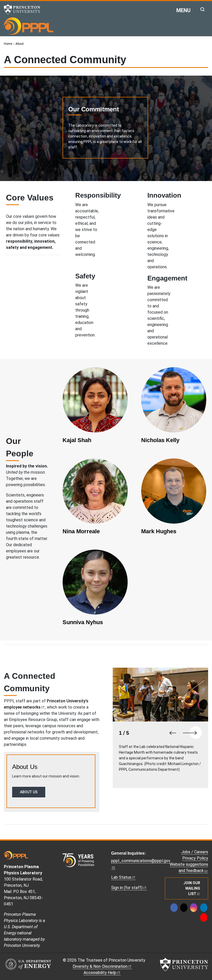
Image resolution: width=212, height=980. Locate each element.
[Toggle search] (202, 9)
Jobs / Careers (194, 851)
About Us (24, 766)
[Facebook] (174, 907)
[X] (183, 907)
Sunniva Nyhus (83, 622)
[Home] (28, 26)
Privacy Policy (195, 858)
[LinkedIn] (203, 907)
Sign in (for (126, 887)
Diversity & (100, 966)
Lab (121, 877)
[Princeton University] (24, 9)
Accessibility (100, 972)
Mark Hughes (158, 531)
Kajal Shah (77, 440)
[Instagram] (193, 907)
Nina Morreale (81, 531)
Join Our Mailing (191, 888)
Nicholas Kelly (160, 440)
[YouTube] (203, 917)
